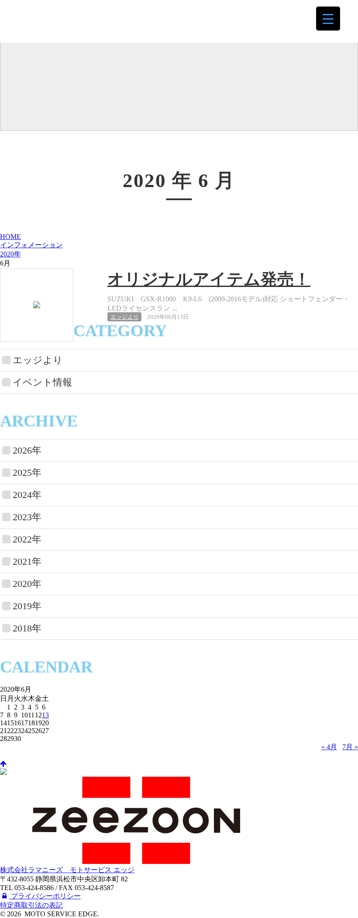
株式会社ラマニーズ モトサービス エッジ (72, 21)
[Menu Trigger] (328, 19)
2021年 (27, 561)
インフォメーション (31, 245)
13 (45, 715)
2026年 (27, 450)
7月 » (350, 747)
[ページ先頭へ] (3, 764)
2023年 (27, 517)
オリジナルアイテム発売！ (208, 279)
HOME (10, 236)
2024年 (27, 494)
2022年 (27, 539)
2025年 (27, 472)
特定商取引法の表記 (31, 905)
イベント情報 (42, 382)
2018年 (27, 628)
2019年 (27, 606)
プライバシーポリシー (45, 896)
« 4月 (329, 747)
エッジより (124, 317)
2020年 (10, 254)
